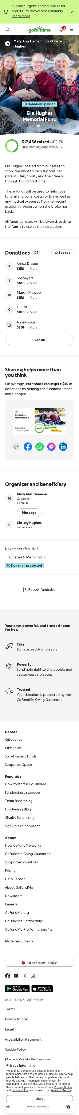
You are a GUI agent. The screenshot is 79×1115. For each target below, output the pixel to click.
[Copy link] (16, 446)
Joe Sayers (25, 278)
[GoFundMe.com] (39, 29)
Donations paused (42, 104)
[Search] (7, 29)
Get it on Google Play (17, 988)
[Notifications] (61, 29)
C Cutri (22, 307)
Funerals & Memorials (26, 557)
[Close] (72, 11)
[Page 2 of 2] (42, 126)
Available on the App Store (42, 988)
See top (65, 252)
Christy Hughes (29, 523)
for (37, 43)
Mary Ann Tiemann (32, 494)
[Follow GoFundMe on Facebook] (7, 976)
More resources (17, 941)
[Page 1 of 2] (38, 126)
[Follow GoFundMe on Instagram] (33, 976)
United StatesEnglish (42, 963)
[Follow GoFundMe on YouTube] (16, 976)
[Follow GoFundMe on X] (24, 976)
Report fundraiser (42, 589)
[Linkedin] (63, 446)
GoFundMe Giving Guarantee (40, 700)
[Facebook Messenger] (51, 446)
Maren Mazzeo (29, 292)
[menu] (71, 29)
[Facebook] (28, 446)
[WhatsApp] (39, 446)
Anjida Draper (27, 263)
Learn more (21, 16)
